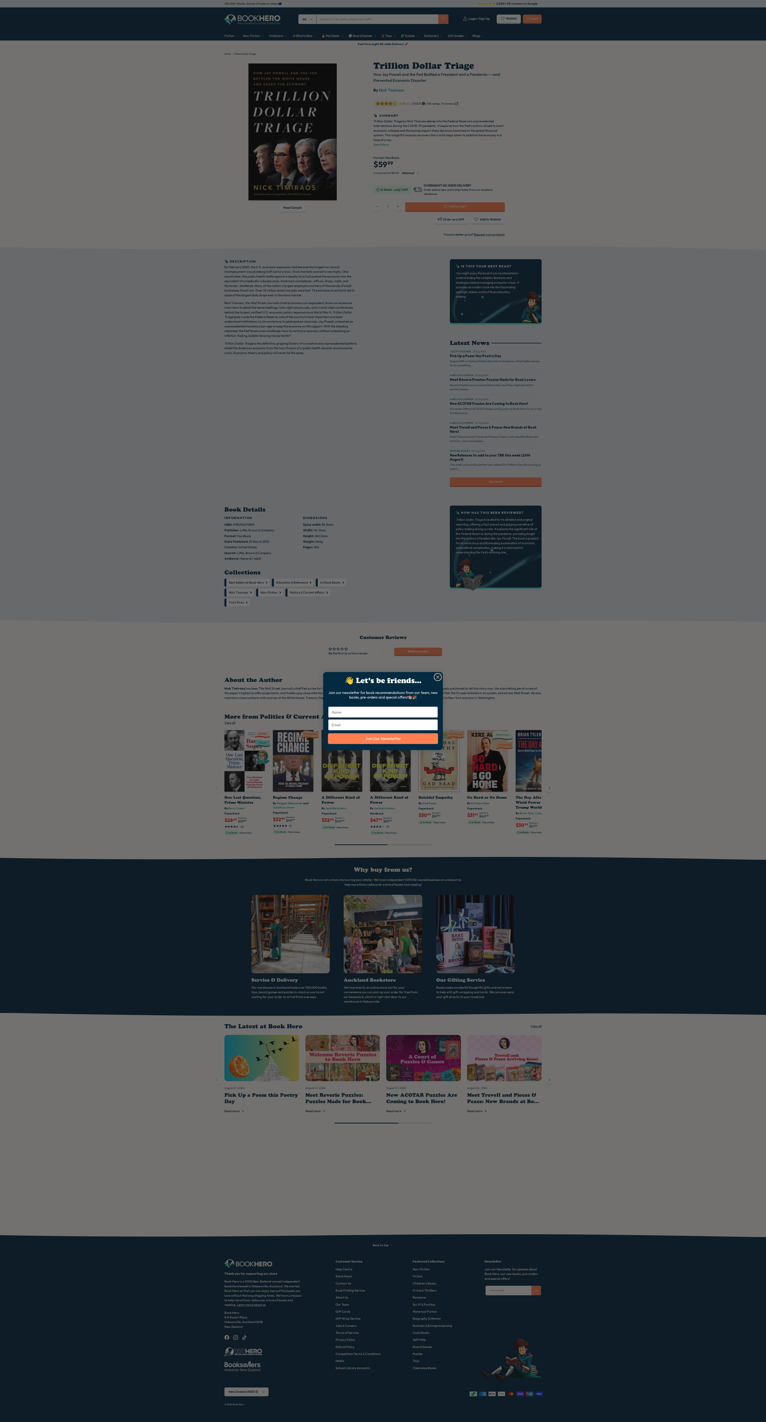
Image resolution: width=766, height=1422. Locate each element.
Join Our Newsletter (383, 738)
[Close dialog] (437, 677)
